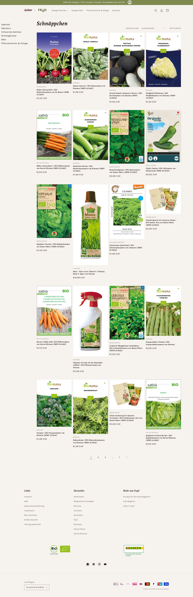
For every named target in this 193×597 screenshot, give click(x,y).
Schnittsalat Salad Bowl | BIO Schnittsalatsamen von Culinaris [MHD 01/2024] (125, 247)
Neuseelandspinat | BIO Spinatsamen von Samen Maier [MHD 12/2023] (124, 171)
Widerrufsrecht (31, 520)
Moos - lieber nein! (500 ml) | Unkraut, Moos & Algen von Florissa (89, 273)
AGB (26, 501)
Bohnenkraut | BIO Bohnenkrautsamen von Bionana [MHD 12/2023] (89, 441)
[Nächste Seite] (126, 457)
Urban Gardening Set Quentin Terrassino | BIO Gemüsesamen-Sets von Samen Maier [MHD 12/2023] (125, 418)
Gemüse (6, 28)
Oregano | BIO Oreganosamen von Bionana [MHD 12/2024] (51, 434)
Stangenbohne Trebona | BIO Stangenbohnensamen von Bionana (160, 343)
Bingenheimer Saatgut (84, 501)
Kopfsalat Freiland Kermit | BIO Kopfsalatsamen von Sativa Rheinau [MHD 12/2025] (161, 438)
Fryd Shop (151, 589)
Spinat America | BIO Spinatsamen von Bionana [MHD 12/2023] (89, 87)
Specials (5, 24)
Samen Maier (80, 529)
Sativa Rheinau (80, 534)
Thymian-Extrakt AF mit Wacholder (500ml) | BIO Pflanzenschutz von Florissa (88, 365)
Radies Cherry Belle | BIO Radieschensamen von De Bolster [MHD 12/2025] (53, 92)
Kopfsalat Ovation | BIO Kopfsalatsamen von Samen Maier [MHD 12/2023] (53, 245)
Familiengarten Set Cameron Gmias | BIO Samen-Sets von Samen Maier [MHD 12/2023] (161, 222)
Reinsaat (78, 524)
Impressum (29, 510)
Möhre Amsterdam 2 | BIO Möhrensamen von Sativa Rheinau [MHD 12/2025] (53, 167)
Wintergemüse (8, 35)
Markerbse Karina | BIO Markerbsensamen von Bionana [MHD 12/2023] (88, 168)
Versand (28, 497)
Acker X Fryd (128, 506)
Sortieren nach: (132, 28)
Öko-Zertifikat (30, 515)
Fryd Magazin (129, 501)
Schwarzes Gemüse (11, 32)
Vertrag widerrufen (32, 524)
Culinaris (78, 510)
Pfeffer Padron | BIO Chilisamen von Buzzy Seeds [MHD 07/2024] (161, 169)
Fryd (76, 520)
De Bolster (78, 515)
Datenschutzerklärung (34, 506)
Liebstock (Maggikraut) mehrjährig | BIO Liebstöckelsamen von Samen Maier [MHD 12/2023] (125, 348)
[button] (60, 10)
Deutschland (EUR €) (35, 587)
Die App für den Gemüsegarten (136, 497)
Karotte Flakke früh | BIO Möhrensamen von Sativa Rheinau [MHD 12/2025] (53, 343)
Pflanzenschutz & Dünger (14, 43)
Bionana (77, 506)
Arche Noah (79, 497)
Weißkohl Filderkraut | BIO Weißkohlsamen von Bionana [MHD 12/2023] (160, 95)
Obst (3, 39)
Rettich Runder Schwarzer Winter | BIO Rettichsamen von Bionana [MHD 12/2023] (125, 95)
